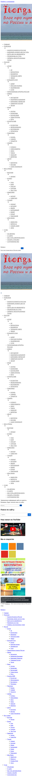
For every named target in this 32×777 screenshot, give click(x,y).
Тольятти (14, 141)
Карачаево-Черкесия (18, 101)
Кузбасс (13, 147)
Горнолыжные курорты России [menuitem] (15, 650)
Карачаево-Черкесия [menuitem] (16, 658)
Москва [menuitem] (13, 711)
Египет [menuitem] (9, 721)
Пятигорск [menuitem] (13, 684)
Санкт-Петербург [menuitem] (15, 713)
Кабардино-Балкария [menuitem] (16, 656)
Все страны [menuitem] (7, 715)
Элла (12, 228)
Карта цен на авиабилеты (16, 54)
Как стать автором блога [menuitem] (14, 770)
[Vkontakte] (20, 546)
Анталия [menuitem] (13, 743)
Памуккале (14, 216)
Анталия (13, 206)
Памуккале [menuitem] (14, 753)
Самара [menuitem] (13, 690)
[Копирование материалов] (21, 600)
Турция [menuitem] (9, 739)
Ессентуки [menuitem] (13, 678)
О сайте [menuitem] (9, 769)
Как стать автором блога (16, 237)
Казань (13, 137)
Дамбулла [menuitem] (13, 757)
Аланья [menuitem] (13, 741)
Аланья (13, 204)
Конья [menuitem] (12, 751)
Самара (13, 139)
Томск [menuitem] (12, 701)
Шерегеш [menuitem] (13, 705)
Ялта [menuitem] (12, 674)
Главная (7, 44)
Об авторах (11, 234)
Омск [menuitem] (12, 699)
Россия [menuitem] (6, 626)
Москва (13, 164)
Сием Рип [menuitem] (13, 737)
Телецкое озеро (16, 76)
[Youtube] (4, 554)
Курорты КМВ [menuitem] (11, 676)
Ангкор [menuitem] (12, 735)
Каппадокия (15, 210)
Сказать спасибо (13, 239)
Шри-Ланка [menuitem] (10, 755)
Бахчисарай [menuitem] (14, 670)
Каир (12, 184)
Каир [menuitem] (12, 725)
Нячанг (13, 176)
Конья (13, 214)
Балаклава (14, 113)
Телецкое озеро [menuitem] (15, 636)
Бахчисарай (15, 115)
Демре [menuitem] (12, 745)
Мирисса (14, 224)
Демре (13, 208)
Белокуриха (15, 72)
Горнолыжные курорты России (18, 91)
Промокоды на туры (14, 56)
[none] (16, 300)
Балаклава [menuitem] (14, 668)
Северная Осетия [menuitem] (16, 660)
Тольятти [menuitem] (13, 692)
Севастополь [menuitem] (14, 672)
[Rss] (12, 554)
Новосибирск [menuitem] (14, 697)
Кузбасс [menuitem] (13, 695)
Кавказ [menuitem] (9, 652)
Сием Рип (14, 198)
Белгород (14, 162)
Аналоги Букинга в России (16, 50)
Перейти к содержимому (7, 1)
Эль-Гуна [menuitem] (13, 731)
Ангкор (13, 196)
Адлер (13, 84)
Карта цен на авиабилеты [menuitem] (14, 621)
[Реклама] (3, 602)
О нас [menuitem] (5, 765)
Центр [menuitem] (9, 707)
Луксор (13, 186)
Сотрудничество (13, 241)
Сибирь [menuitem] (9, 694)
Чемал (13, 78)
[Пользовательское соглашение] (10, 598)
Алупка (13, 111)
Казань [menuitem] (12, 688)
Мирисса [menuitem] (13, 759)
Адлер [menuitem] (12, 642)
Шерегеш (14, 157)
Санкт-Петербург (16, 166)
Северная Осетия (17, 103)
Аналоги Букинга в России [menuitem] (14, 617)
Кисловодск (15, 129)
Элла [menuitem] (12, 763)
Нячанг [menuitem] (12, 719)
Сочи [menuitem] (12, 648)
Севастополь (15, 117)
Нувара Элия (15, 226)
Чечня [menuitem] (12, 662)
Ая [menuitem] (11, 630)
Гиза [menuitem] (12, 723)
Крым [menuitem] (8, 664)
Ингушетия (14, 97)
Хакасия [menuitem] (13, 703)
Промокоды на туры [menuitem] (13, 622)
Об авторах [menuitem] (10, 767)
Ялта (12, 119)
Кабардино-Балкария (18, 99)
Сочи (12, 89)
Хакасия (13, 155)
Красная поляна (16, 86)
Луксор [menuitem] (13, 727)
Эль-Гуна (14, 190)
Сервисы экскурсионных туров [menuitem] (16, 624)
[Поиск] (21, 505)
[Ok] (12, 546)
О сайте (10, 235)
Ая (11, 70)
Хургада (13, 188)
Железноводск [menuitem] (15, 680)
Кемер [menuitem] (12, 749)
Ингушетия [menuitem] (14, 654)
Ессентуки (14, 125)
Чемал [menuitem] (12, 638)
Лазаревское (15, 87)
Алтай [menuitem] (9, 628)
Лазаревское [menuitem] (14, 646)
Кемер (13, 212)
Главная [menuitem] (6, 613)
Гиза (12, 182)
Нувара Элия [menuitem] (14, 761)
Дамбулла (14, 222)
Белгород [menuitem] (13, 709)
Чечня (13, 105)
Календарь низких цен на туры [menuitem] (16, 619)
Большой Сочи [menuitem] (11, 640)
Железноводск (16, 127)
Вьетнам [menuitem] (9, 717)
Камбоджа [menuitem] (10, 733)
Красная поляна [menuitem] (15, 644)
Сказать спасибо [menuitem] (12, 772)
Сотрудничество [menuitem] (12, 774)
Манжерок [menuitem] (13, 634)
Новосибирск (15, 149)
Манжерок (14, 74)
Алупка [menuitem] (13, 666)
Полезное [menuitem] (6, 615)
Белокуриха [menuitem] (14, 632)
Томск (13, 153)
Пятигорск (14, 131)
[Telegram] (4, 546)
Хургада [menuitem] (13, 729)
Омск (12, 151)
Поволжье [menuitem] (10, 686)
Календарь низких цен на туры (18, 52)
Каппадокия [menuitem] (14, 747)
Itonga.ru (7, 603)
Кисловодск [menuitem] (14, 682)
